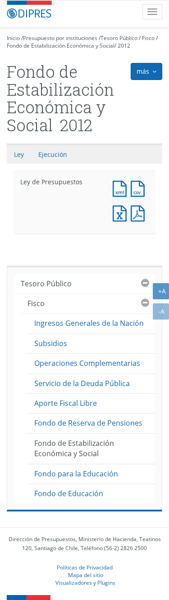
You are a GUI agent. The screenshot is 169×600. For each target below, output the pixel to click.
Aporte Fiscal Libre (65, 403)
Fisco (148, 38)
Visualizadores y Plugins (85, 582)
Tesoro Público (118, 38)
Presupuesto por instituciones (60, 38)
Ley (19, 154)
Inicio (13, 38)
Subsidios (50, 343)
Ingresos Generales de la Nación (89, 323)
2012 (124, 45)
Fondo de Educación (68, 493)
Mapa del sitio (85, 574)
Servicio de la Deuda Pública (82, 383)
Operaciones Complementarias (87, 363)
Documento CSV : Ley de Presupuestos (140, 188)
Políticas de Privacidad (85, 567)
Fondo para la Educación (76, 474)
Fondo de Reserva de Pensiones (88, 423)
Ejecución (52, 154)
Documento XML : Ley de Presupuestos (122, 188)
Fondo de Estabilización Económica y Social (60, 45)
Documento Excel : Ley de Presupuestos (122, 212)
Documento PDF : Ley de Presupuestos (140, 212)
